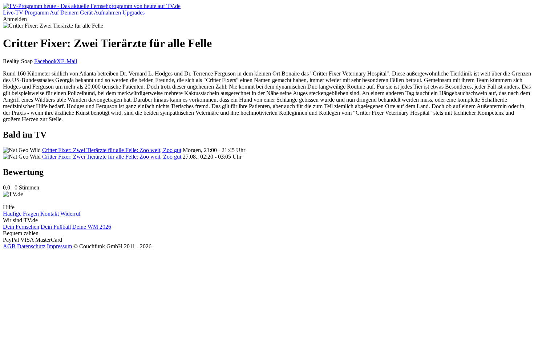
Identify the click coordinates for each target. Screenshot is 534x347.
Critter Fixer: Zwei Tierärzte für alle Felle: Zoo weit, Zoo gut (111, 150)
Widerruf (70, 214)
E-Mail (69, 61)
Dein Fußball (56, 227)
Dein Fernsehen (21, 227)
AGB (9, 246)
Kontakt (49, 214)
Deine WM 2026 (91, 227)
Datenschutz (31, 246)
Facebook (45, 61)
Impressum (59, 246)
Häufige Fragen (21, 214)
